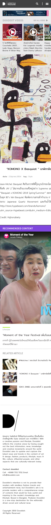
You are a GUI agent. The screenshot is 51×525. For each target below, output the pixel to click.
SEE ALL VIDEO (39, 20)
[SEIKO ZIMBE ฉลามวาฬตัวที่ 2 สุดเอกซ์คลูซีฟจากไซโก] (10, 390)
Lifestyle (6, 329)
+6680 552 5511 (15, 472)
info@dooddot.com (11, 475)
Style (30, 176)
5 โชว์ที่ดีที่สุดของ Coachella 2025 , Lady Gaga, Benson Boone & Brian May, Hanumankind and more (12, 49)
